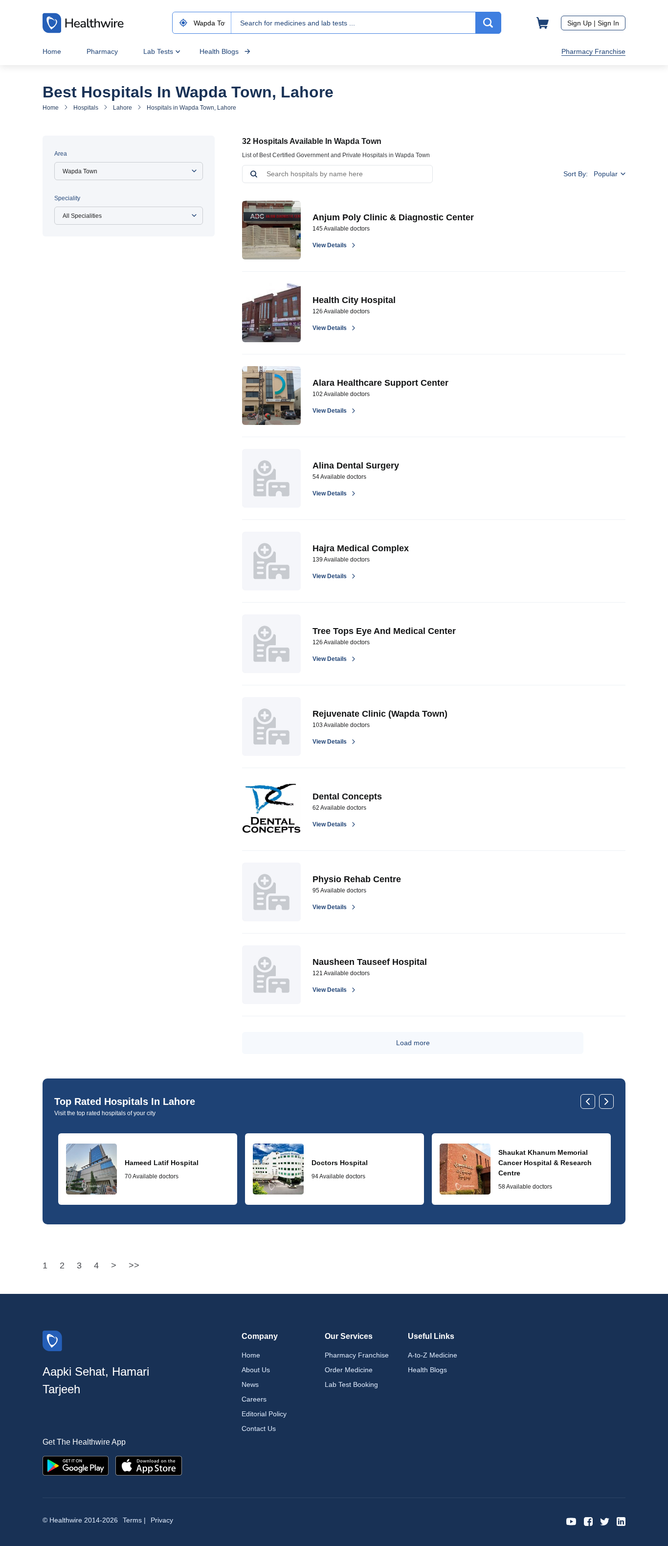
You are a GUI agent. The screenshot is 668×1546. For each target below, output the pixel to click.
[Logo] (52, 1340)
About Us (256, 1370)
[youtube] (571, 1521)
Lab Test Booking (351, 1384)
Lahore (122, 107)
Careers (254, 1399)
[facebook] (588, 1521)
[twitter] (604, 1521)
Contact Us (259, 1428)
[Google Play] (76, 1465)
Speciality (67, 198)
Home (52, 51)
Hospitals (85, 107)
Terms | (134, 1520)
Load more (413, 1043)
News (250, 1384)
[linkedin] (621, 1521)
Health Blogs (219, 51)
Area (60, 153)
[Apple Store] (148, 1465)
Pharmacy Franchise (593, 51)
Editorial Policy (264, 1414)
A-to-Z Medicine (432, 1355)
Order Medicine (349, 1370)
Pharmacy (102, 51)
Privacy (162, 1520)
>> (134, 1265)
